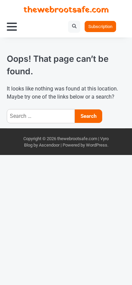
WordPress (96, 145)
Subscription (100, 26)
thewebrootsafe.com (66, 10)
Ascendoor (49, 145)
